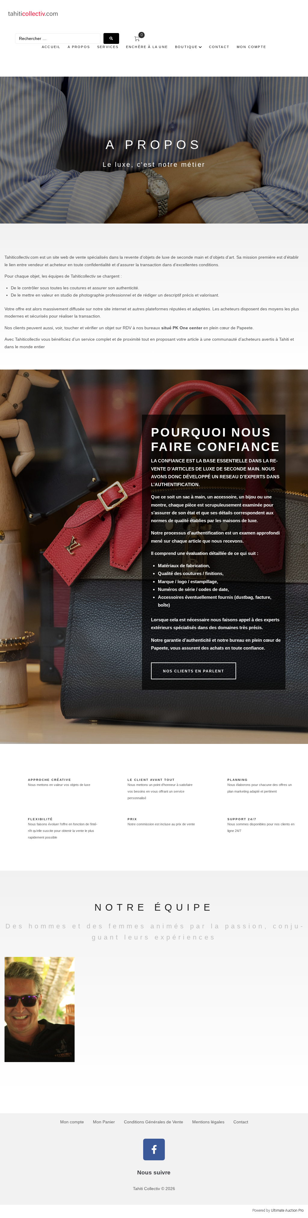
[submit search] (111, 38)
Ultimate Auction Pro (287, 1210)
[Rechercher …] (57, 38)
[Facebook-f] (154, 1149)
